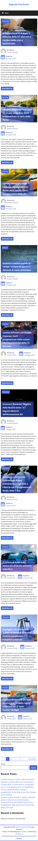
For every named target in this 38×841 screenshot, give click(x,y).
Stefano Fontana (12, 52)
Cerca (3, 764)
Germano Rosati (12, 499)
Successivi (32, 759)
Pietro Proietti (11, 355)
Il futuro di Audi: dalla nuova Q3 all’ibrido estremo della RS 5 (17, 566)
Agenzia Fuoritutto (19, 4)
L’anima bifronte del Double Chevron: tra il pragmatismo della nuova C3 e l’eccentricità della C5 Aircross (17, 339)
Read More (6, 88)
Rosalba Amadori (12, 203)
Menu (6, 13)
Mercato (6, 21)
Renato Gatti (11, 578)
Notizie (5, 97)
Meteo (5, 248)
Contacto (19, 838)
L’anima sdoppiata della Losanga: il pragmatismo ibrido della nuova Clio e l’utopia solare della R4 (18, 792)
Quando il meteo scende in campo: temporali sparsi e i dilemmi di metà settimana (17, 266)
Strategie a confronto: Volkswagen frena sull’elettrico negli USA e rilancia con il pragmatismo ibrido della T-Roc (17, 483)
